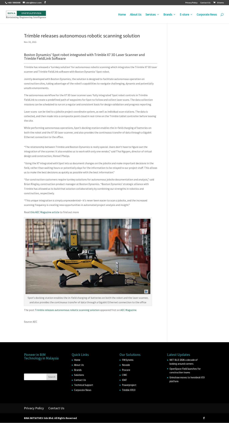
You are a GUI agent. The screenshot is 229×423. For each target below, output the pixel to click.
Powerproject (129, 385)
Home (122, 14)
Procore (126, 369)
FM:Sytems (127, 359)
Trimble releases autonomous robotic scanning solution (67, 310)
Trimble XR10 (128, 390)
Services (151, 14)
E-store (184, 14)
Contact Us (205, 3)
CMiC (124, 375)
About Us (135, 14)
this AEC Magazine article (44, 212)
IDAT (124, 380)
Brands (167, 14)
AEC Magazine (128, 310)
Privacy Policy (191, 3)
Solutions (79, 375)
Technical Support (83, 385)
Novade (126, 364)
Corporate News (207, 14)
